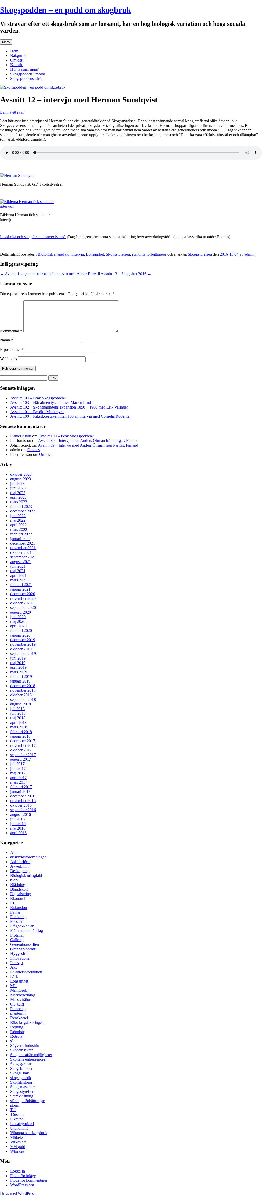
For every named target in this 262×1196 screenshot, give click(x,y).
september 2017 (23, 754)
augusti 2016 (20, 814)
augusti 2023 (20, 479)
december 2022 (22, 511)
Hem (14, 51)
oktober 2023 (21, 474)
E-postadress (12, 349)
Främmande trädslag (26, 930)
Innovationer (20, 958)
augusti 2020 (20, 612)
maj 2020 (17, 621)
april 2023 (18, 497)
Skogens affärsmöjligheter (31, 1055)
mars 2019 (18, 672)
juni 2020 (18, 617)
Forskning (18, 917)
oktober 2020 (21, 603)
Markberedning (22, 995)
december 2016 (22, 796)
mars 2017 (18, 782)
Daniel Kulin (20, 436)
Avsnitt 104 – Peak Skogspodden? (38, 398)
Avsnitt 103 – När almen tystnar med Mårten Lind (50, 402)
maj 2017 (17, 773)
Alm (13, 852)
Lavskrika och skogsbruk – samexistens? (33, 237)
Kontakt (16, 65)
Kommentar (11, 331)
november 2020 (23, 598)
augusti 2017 (20, 759)
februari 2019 (21, 676)
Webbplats (8, 359)
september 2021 (23, 557)
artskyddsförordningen (28, 857)
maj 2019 (17, 663)
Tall (13, 1110)
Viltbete (16, 1137)
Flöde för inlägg (23, 1176)
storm (14, 1105)
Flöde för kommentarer (28, 1180)
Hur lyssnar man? (24, 69)
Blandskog (19, 889)
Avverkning (19, 866)
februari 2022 (21, 534)
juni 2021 (18, 566)
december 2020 (22, 594)
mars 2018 (18, 727)
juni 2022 (18, 515)
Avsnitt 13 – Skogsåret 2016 (126, 274)
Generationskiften (24, 944)
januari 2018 (20, 736)
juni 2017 (18, 768)
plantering (18, 1013)
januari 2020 (20, 635)
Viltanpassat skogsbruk (28, 1133)
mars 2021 (18, 580)
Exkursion (18, 907)
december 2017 (22, 741)
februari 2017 (21, 787)
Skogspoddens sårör (26, 78)
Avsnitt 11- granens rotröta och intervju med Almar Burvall (50, 274)
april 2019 (18, 667)
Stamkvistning (21, 1096)
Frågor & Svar (22, 926)
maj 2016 (17, 828)
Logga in (17, 1171)
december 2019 (22, 640)
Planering (18, 1009)
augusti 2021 (20, 561)
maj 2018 (17, 718)
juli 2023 (17, 483)
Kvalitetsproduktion (26, 972)
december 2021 (22, 543)
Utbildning (19, 1128)
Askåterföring (21, 861)
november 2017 (23, 745)
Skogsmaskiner (22, 1087)
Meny (6, 42)
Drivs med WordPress (17, 1193)
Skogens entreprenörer (28, 1059)
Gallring (17, 940)
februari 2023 (21, 506)
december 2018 (22, 686)
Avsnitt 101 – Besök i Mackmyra (37, 412)
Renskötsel (19, 1018)
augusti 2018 (20, 704)
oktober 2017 (21, 750)
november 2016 (23, 800)
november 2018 (23, 690)
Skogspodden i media (27, 74)
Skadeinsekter (21, 1050)
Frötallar (17, 935)
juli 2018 (17, 709)
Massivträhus (20, 999)
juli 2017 (17, 764)
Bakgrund (18, 55)
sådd (14, 1041)
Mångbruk (18, 990)
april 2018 (18, 722)
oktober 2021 (21, 552)
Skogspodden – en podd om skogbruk (65, 10)
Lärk (14, 976)
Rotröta (16, 1036)
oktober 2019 (21, 649)
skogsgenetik (20, 1077)
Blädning (17, 884)
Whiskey (17, 1151)
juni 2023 (18, 488)
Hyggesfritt (19, 953)
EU (13, 903)
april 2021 (18, 575)
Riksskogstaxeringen (27, 1022)
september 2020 (23, 607)
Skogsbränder (21, 1068)
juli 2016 (17, 819)
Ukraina (16, 1119)
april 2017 (18, 777)
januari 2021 (20, 589)
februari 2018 (21, 731)
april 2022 (18, 525)
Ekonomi (17, 898)
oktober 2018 (21, 695)
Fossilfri (16, 921)
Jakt (13, 967)
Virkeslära (18, 1142)
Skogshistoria (21, 1082)
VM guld (17, 1146)
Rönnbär (17, 1032)
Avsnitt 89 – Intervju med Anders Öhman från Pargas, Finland (88, 440)
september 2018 (23, 699)
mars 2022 (18, 529)
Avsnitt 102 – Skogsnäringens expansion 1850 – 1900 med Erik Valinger (69, 407)
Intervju (77, 254)
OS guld (17, 1004)
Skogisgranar (20, 1064)
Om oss (16, 60)
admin (249, 254)
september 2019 (23, 653)
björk (14, 880)
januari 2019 (20, 681)
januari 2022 (20, 538)
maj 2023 (17, 493)
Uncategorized (22, 1123)
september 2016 (23, 810)
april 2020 (18, 626)
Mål (13, 986)
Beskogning (20, 871)
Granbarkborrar (22, 949)
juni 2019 (18, 658)
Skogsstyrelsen (118, 254)
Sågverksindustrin (24, 1045)
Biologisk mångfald (53, 254)
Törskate (17, 1114)
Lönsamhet (95, 254)
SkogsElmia (20, 1073)
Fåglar (15, 912)
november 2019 (23, 644)
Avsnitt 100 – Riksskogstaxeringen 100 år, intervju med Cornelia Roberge (69, 416)
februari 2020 (21, 630)
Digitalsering (20, 894)
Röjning (16, 1027)
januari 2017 (20, 791)
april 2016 (18, 833)
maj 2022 (17, 520)
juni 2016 (18, 823)
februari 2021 (21, 584)
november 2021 (23, 548)
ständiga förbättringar (149, 254)
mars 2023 (18, 502)
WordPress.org (22, 1185)
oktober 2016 (21, 805)
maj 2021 (17, 571)
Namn (6, 340)
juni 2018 (18, 713)
